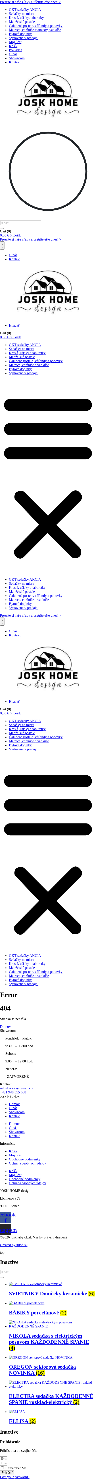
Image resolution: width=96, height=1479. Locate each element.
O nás (13, 54)
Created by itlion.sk (13, 1245)
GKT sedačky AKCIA (25, 9)
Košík (13, 46)
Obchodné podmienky (24, 1159)
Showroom (17, 58)
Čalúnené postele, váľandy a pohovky (36, 26)
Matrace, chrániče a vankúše (29, 365)
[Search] (2, 228)
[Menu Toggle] (2, 245)
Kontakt (14, 62)
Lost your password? (14, 1477)
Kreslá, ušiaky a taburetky (27, 353)
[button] (48, 476)
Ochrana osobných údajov (27, 1163)
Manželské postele (22, 22)
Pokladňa (15, 50)
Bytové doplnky (20, 34)
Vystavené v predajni (23, 38)
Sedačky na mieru (21, 14)
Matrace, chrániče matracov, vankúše (35, 30)
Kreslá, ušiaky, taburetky (26, 18)
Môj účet (15, 42)
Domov (14, 1104)
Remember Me (15, 1468)
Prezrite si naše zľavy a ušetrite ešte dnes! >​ (30, 2)
